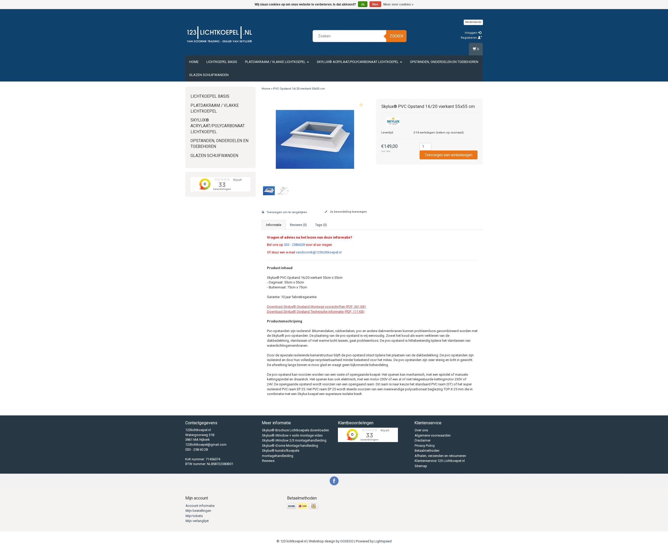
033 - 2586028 (294, 245)
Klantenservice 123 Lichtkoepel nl (440, 461)
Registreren (469, 37)
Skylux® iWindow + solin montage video (292, 435)
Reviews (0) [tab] (298, 225)
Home (194, 62)
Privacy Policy (425, 446)
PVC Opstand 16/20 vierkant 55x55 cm (299, 88)
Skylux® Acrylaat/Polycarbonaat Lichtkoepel (358, 62)
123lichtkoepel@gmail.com (205, 444)
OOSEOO (347, 541)
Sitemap (421, 466)
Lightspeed (383, 541)
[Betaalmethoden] (303, 506)
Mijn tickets (194, 516)
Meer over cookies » (398, 4)
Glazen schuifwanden (209, 75)
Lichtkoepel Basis (221, 62)
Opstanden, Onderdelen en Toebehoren (444, 62)
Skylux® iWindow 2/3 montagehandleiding (294, 440)
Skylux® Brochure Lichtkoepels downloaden (295, 430)
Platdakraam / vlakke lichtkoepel (275, 62)
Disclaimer (423, 440)
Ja (363, 4)
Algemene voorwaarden (433, 435)
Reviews (268, 461)
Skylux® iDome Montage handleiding (290, 446)
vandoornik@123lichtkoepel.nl (319, 252)
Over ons (421, 430)
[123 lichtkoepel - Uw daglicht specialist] (219, 35)
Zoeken (396, 36)
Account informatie (200, 506)
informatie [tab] (274, 225)
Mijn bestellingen (198, 511)
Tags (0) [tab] (321, 225)
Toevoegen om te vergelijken (286, 212)
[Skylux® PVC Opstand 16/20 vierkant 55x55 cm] (315, 139)
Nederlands (473, 22)
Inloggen (471, 32)
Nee (375, 4)
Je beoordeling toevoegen (348, 211)
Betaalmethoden (427, 451)
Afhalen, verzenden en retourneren (440, 456)
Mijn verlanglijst (197, 521)
